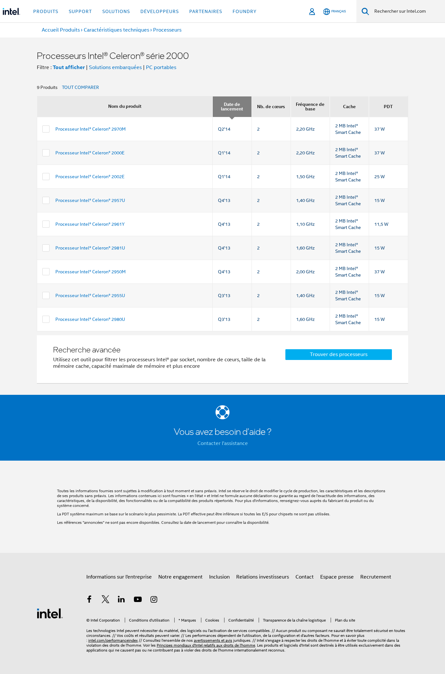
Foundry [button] (245, 11)
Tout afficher (69, 67)
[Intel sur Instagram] (153, 600)
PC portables (161, 67)
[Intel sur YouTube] (137, 600)
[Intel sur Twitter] (105, 600)
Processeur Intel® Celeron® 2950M (90, 272)
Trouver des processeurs (338, 354)
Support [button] (80, 11)
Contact (304, 577)
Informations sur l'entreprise (119, 577)
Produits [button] (45, 11)
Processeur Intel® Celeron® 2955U (90, 295)
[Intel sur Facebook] (89, 600)
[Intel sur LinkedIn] (121, 600)
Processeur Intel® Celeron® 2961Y (90, 224)
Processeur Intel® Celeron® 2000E (89, 153)
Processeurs (167, 30)
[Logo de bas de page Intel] (50, 613)
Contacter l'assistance (222, 443)
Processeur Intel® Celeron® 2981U (90, 248)
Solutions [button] (116, 11)
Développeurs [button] (159, 11)
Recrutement (375, 577)
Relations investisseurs (262, 577)
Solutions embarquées (115, 67)
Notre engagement (180, 577)
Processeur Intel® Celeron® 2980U (90, 319)
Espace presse (337, 577)
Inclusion (219, 577)
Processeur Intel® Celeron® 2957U (90, 200)
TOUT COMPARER (80, 87)
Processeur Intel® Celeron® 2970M (90, 129)
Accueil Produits (61, 30)
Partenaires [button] (205, 11)
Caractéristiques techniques (116, 30)
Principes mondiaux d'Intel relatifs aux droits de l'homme (206, 645)
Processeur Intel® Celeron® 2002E (89, 176)
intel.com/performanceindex (113, 640)
